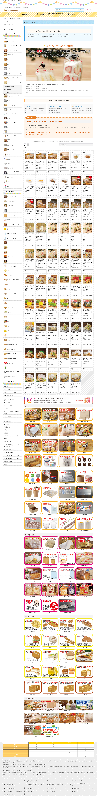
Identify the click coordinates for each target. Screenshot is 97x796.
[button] (86, 14)
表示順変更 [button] (63, 145)
